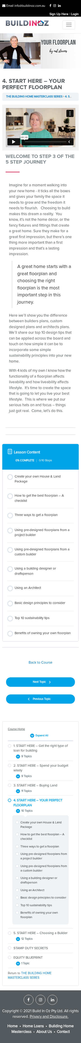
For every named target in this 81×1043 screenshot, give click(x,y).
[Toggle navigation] (69, 24)
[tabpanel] (40, 271)
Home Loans (33, 1026)
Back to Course (40, 662)
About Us (44, 1032)
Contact (63, 1032)
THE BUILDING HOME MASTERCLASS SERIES (34, 96)
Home (12, 1026)
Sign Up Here (59, 14)
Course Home (16, 729)
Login (75, 14)
